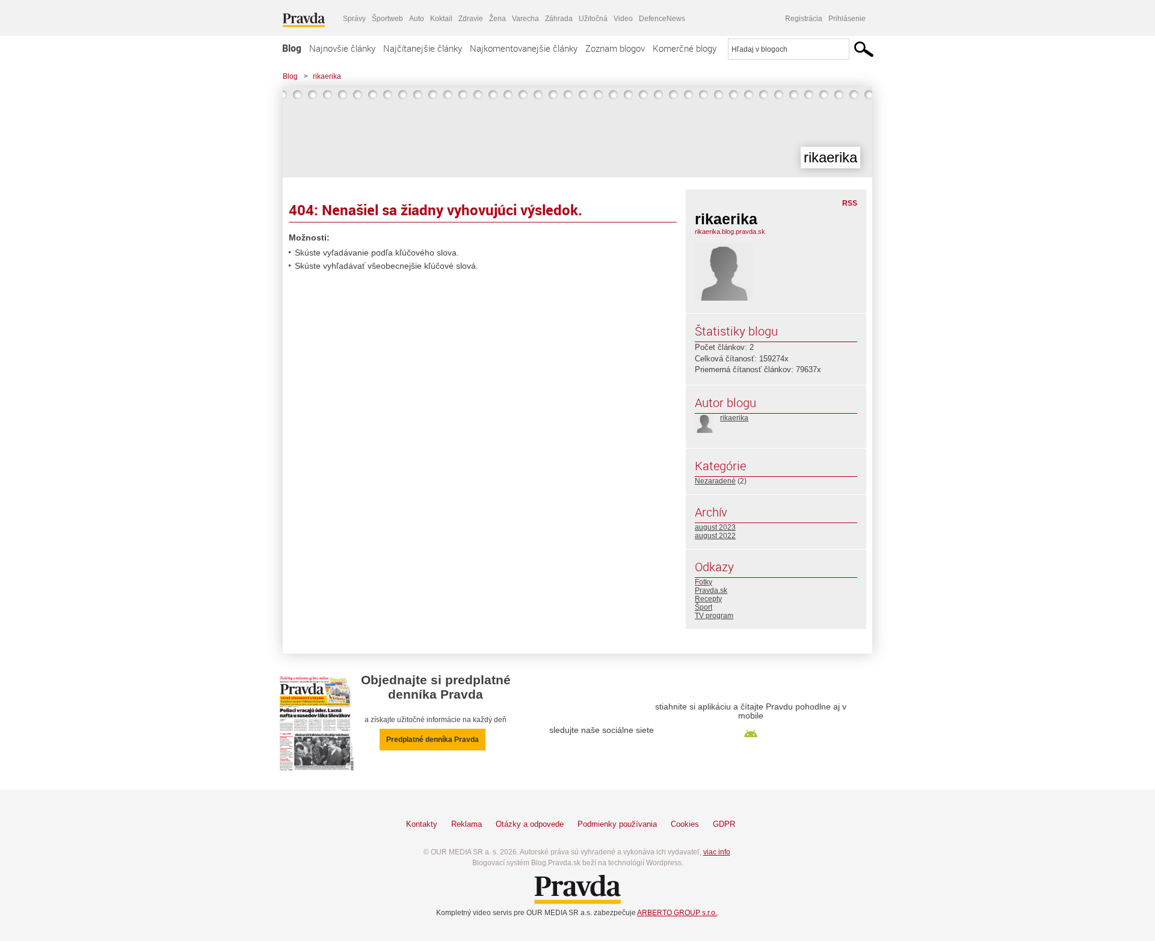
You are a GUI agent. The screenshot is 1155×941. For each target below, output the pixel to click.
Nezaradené (715, 481)
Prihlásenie (847, 18)
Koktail (441, 18)
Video (623, 18)
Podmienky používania (617, 824)
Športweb (387, 18)
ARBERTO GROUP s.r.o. (677, 913)
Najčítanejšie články (422, 48)
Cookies (685, 824)
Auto (416, 18)
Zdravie (470, 18)
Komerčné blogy (684, 48)
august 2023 (715, 527)
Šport (703, 607)
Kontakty (421, 824)
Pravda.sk (711, 590)
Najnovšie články (342, 48)
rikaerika (327, 76)
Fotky (703, 582)
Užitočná (593, 18)
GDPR (724, 824)
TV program (714, 615)
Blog (291, 48)
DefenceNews (662, 18)
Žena (497, 18)
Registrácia (803, 18)
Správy (354, 18)
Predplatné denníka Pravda (432, 739)
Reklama (466, 824)
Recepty (708, 599)
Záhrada (559, 18)
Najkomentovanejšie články (524, 48)
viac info (716, 852)
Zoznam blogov (615, 48)
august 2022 (715, 536)
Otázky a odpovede (530, 824)
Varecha (525, 18)
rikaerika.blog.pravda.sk (730, 231)
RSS (849, 203)
